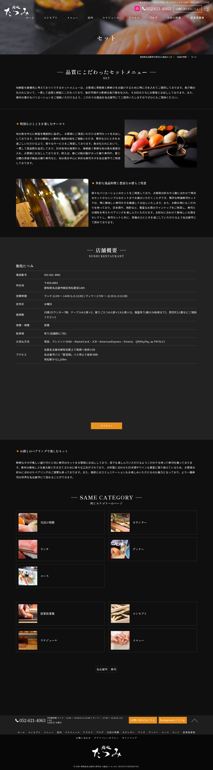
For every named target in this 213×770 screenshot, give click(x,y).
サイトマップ (129, 737)
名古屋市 (102, 669)
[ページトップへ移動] (194, 720)
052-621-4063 (52, 275)
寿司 (113, 669)
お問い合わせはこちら (187, 8)
